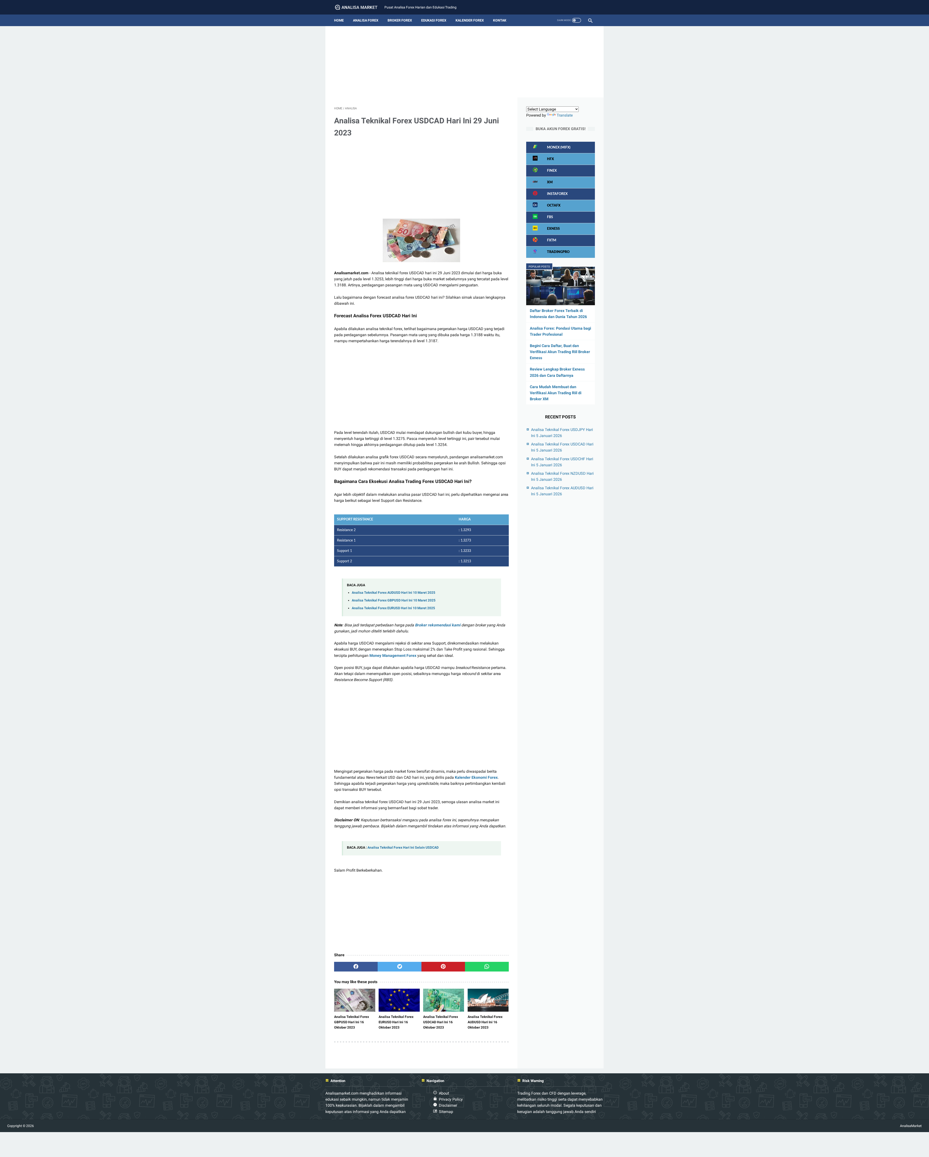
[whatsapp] (487, 967)
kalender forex (470, 20)
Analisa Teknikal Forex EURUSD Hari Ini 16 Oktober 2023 (396, 1022)
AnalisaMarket (911, 1126)
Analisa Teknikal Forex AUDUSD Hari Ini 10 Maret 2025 (393, 593)
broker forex (400, 20)
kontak (499, 20)
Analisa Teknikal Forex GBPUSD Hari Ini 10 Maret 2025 (393, 600)
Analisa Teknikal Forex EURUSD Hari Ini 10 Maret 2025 (393, 608)
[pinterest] (443, 967)
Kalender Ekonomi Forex (476, 777)
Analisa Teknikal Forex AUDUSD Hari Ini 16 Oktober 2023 (485, 1022)
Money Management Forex (392, 655)
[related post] (354, 1000)
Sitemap (446, 1111)
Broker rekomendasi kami (437, 625)
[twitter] (399, 967)
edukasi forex (433, 20)
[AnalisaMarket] (359, 7)
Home (339, 20)
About (444, 1093)
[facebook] (356, 967)
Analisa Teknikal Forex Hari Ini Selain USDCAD (403, 848)
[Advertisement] (464, 63)
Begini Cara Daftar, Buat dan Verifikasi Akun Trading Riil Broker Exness (560, 351)
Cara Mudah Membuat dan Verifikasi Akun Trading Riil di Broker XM (555, 393)
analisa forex (365, 20)
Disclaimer (448, 1105)
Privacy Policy (451, 1099)
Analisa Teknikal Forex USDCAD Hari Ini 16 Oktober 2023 (440, 1022)
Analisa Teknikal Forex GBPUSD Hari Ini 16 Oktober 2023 (351, 1022)
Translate (565, 115)
